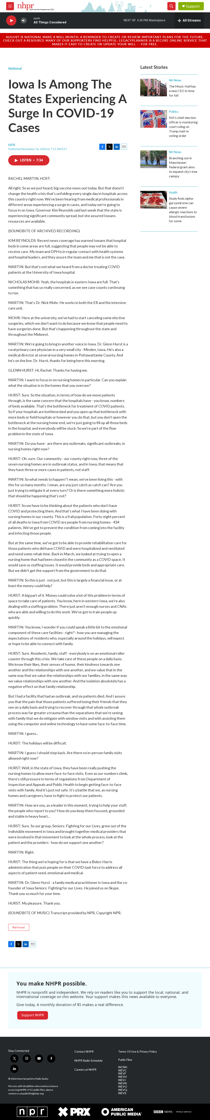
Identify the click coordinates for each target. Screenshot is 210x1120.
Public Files (125, 1059)
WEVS (122, 1093)
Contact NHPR (84, 1051)
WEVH (122, 1076)
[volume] (23, 20)
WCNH (122, 1067)
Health (173, 192)
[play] (11, 20)
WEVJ (122, 1080)
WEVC (122, 1070)
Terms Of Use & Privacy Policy (137, 1051)
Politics (173, 111)
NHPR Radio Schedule (88, 1060)
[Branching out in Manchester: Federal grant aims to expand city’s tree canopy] (153, 159)
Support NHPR (32, 1015)
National (15, 68)
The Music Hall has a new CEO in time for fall (182, 90)
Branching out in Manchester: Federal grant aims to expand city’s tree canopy (183, 167)
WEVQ (122, 1090)
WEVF (122, 1073)
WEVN (122, 1083)
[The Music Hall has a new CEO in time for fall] (153, 87)
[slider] (30, 20)
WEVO (122, 1086)
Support (193, 6)
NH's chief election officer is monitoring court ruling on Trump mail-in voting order (183, 127)
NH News (175, 80)
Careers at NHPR (85, 1069)
